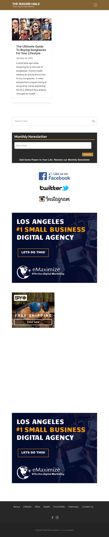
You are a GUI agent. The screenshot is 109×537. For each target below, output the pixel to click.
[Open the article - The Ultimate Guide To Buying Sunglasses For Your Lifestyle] (32, 29)
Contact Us (87, 506)
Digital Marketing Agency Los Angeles (54, 530)
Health (46, 506)
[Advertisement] (54, 349)
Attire (37, 506)
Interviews (73, 506)
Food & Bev (59, 506)
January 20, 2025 (24, 58)
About (16, 506)
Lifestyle (27, 506)
